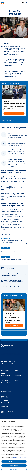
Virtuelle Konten (4, 406)
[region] (14, 445)
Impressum (24, 457)
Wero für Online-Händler (6, 415)
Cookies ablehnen (14, 465)
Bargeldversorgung (5, 378)
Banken (16, 370)
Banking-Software (5, 370)
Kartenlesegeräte (4, 400)
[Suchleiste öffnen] (23, 2)
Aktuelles (17, 380)
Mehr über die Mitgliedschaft (7, 363)
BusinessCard (9, 210)
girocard (3, 373)
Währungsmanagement (6, 408)
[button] (14, 113)
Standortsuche (18, 375)
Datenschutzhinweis (17, 457)
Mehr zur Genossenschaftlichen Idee (8, 361)
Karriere (16, 378)
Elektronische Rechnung (6, 391)
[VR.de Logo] (7, 3)
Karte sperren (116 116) (19, 373)
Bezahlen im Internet (5, 380)
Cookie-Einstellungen (14, 469)
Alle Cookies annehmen (14, 461)
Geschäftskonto (4, 394)
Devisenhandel (4, 389)
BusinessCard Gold (5, 386)
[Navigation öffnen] (26, 2)
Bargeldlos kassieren (5, 375)
